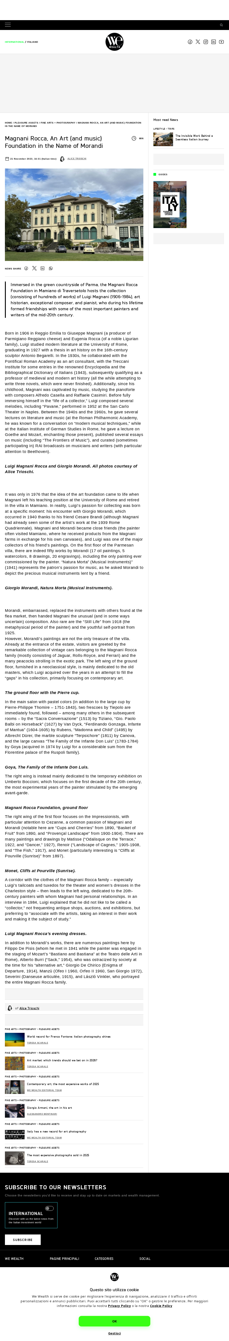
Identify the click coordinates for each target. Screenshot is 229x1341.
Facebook (190, 42)
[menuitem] (14, 42)
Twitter (34, 268)
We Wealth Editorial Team (44, 1090)
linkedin (213, 42)
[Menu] (9, 25)
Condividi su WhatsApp (50, 268)
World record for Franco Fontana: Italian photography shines (69, 1036)
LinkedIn (42, 268)
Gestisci (114, 1333)
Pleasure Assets (26, 123)
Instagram (205, 42)
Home (8, 123)
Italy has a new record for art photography (56, 1131)
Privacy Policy (119, 1306)
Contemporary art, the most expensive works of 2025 (63, 1084)
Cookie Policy (161, 1306)
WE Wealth (114, 42)
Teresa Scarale (37, 1043)
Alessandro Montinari (42, 1114)
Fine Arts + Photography (58, 123)
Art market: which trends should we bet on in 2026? (62, 1060)
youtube (221, 42)
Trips (171, 128)
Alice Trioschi (77, 159)
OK (114, 1321)
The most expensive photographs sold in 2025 (58, 1155)
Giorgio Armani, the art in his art (49, 1107)
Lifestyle (159, 128)
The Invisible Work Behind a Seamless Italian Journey (194, 137)
